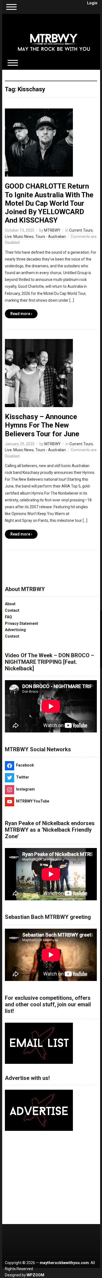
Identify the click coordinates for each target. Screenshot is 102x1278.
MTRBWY (52, 230)
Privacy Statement (21, 623)
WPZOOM (35, 1275)
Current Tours (81, 230)
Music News (23, 236)
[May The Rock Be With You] (54, 39)
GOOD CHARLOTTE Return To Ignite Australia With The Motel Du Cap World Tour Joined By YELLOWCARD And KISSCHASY (49, 203)
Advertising (15, 630)
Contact (12, 610)
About (10, 604)
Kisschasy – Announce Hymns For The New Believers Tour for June (42, 425)
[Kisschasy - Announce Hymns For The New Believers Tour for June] (39, 373)
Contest (12, 636)
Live (8, 236)
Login (92, 3)
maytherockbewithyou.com (64, 1263)
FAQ (8, 617)
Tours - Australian (50, 236)
